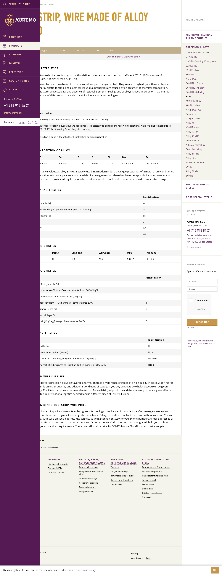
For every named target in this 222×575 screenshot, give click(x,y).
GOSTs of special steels (152, 493)
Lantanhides (116, 484)
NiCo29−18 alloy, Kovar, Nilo (201, 61)
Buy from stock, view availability (123, 56)
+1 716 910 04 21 (199, 230)
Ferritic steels (148, 484)
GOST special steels (199, 197)
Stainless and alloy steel (156, 461)
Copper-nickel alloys (88, 478)
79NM (189, 166)
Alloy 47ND (192, 131)
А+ (36, 121)
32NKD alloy (192, 70)
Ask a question (194, 247)
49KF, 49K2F (192, 140)
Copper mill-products (88, 483)
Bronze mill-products (88, 467)
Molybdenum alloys (119, 471)
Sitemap (134, 553)
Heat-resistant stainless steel (155, 476)
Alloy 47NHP (192, 136)
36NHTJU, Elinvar (195, 83)
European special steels (198, 186)
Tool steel (146, 497)
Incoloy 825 (192, 340)
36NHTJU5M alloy (195, 87)
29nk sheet (203, 343)
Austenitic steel (149, 480)
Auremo (20, 20)
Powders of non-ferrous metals (156, 467)
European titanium (56, 472)
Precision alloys (197, 47)
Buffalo (18, 99)
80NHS (189, 175)
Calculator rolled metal (48, 447)
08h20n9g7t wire (205, 340)
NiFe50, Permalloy (195, 144)
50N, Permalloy (194, 149)
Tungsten (115, 467)
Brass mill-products (87, 487)
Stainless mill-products (152, 471)
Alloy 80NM (192, 171)
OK (215, 570)
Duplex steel (147, 488)
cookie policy (88, 570)
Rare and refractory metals (124, 461)
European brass (86, 491)
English (21, 121)
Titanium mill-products (58, 464)
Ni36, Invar (191, 78)
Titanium (54, 459)
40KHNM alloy (193, 100)
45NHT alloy (192, 127)
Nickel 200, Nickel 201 (197, 52)
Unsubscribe (192, 327)
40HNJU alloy (193, 105)
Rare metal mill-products (122, 480)
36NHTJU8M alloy (195, 92)
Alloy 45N (191, 122)
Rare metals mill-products (122, 476)
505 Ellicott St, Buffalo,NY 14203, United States (199, 240)
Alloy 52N (191, 157)
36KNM (190, 74)
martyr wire (192, 343)
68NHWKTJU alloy (195, 162)
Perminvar (191, 114)
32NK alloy (191, 65)
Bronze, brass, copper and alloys (92, 461)
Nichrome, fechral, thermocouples (199, 36)
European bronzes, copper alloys (91, 473)
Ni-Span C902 (193, 118)
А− (29, 121)
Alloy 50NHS (192, 153)
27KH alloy (191, 56)
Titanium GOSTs (55, 468)
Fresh (148, 558)
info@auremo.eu (13, 112)
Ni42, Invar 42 (193, 109)
